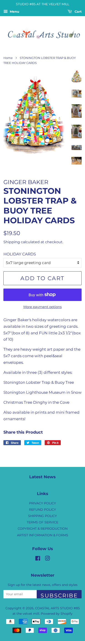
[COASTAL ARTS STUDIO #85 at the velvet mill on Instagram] (47, 559)
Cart (78, 12)
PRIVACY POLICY (42, 503)
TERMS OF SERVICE (42, 522)
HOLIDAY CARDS (19, 254)
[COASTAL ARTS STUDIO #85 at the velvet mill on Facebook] (37, 559)
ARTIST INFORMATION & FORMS (42, 535)
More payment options (42, 307)
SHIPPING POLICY (42, 516)
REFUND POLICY (42, 509)
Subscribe (59, 595)
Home (8, 58)
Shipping (11, 242)
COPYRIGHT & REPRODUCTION (43, 529)
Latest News (42, 476)
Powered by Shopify (57, 614)
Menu (14, 12)
